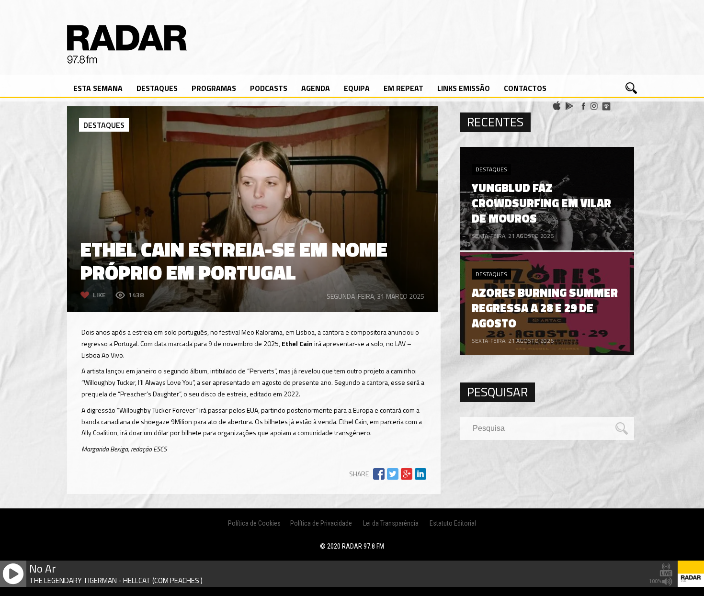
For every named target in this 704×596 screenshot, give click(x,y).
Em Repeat (403, 88)
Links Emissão (463, 88)
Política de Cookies (254, 523)
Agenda (315, 88)
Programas (214, 88)
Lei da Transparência (391, 523)
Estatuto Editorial (453, 523)
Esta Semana (98, 88)
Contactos (525, 88)
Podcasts (268, 88)
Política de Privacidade (321, 523)
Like (99, 295)
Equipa (357, 88)
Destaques (157, 88)
